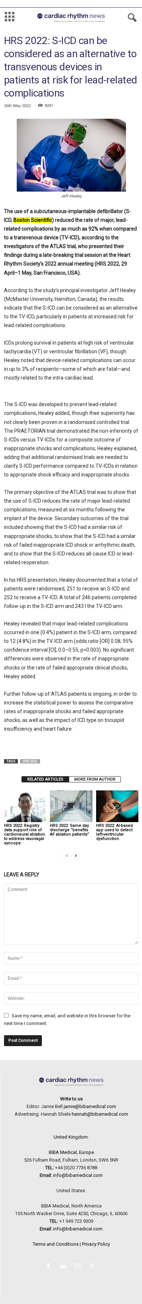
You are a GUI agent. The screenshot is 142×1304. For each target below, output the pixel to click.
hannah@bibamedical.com (100, 1114)
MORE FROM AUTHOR (94, 779)
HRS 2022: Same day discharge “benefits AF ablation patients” (69, 830)
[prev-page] (67, 855)
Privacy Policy (96, 1244)
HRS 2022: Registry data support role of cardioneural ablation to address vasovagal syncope (24, 834)
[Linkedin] (64, 1266)
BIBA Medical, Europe (71, 1152)
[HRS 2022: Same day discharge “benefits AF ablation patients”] (71, 806)
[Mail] (79, 1266)
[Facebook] (50, 1266)
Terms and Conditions (56, 1244)
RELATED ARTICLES (45, 779)
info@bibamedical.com (78, 1175)
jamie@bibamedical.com (90, 1106)
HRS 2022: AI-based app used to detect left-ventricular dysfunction (114, 832)
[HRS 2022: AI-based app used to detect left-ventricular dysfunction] (117, 806)
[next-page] (75, 855)
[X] (93, 1266)
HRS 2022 (30, 761)
